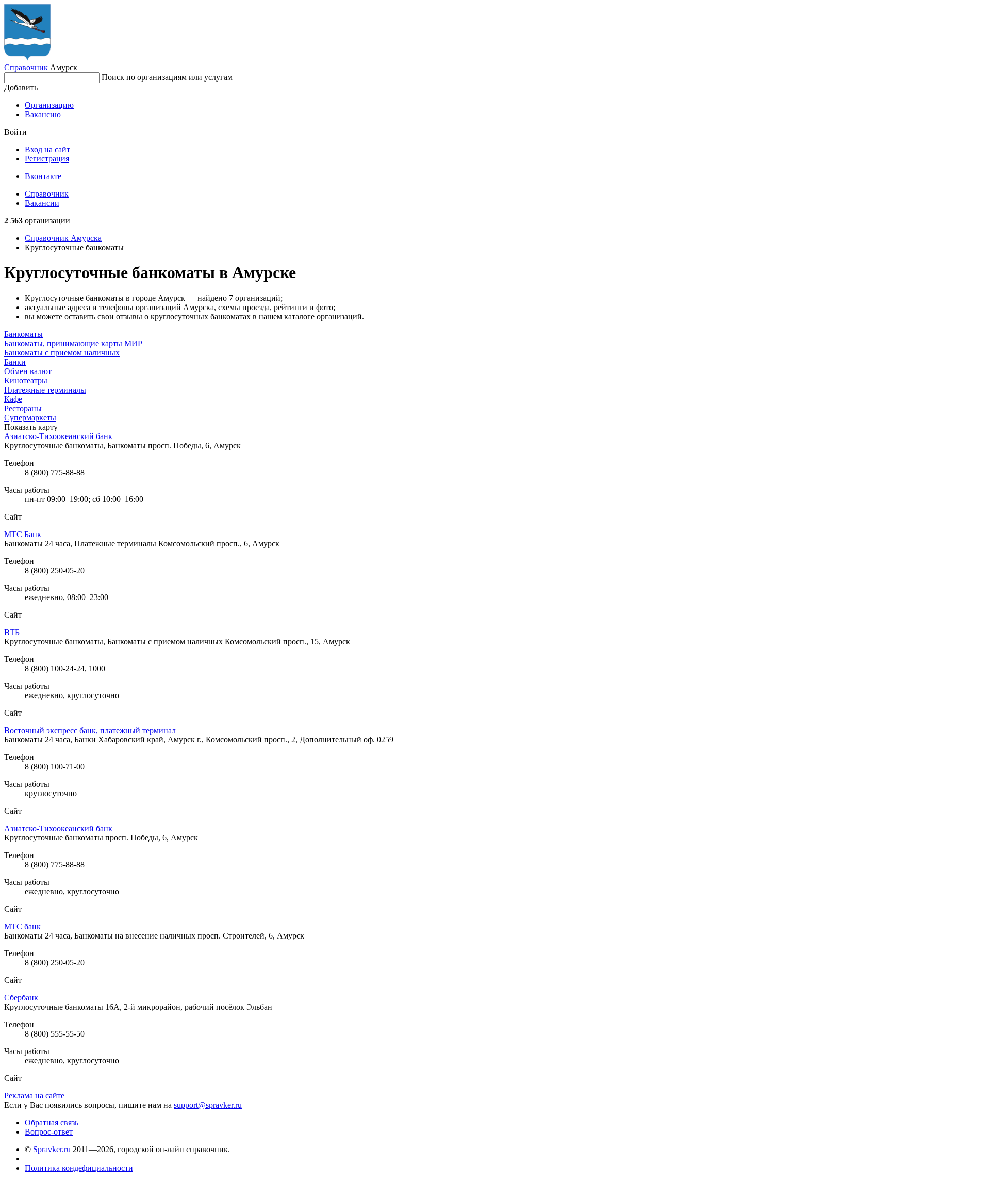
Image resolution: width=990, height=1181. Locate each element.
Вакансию (43, 114)
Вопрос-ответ (49, 1131)
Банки (15, 362)
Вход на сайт (47, 149)
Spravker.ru (52, 1149)
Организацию (49, 105)
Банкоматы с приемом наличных (62, 352)
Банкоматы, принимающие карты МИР (73, 343)
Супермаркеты (30, 417)
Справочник (26, 67)
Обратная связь (51, 1122)
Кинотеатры (25, 380)
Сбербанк (21, 997)
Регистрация (47, 158)
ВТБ (12, 632)
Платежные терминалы (45, 389)
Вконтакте (43, 176)
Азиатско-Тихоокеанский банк (58, 436)
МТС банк (22, 926)
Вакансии (42, 203)
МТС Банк (22, 534)
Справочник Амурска (63, 238)
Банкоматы (23, 334)
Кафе (13, 399)
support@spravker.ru (208, 1105)
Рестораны (23, 408)
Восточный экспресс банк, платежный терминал (90, 730)
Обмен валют (28, 371)
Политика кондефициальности (79, 1167)
